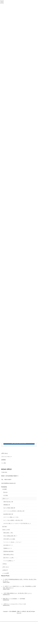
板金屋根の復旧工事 (8, 514)
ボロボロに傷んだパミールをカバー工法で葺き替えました (17, 523)
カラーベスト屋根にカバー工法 (10, 517)
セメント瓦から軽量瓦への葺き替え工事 (13, 520)
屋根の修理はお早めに (8, 554)
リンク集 (3, 463)
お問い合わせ (4, 453)
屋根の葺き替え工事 (8, 501)
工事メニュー (5, 498)
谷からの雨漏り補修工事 (9, 508)
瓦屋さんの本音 (6, 529)
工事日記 (4, 564)
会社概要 (4, 489)
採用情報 (3, 459)
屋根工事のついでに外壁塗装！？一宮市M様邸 (14, 598)
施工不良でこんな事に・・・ (10, 557)
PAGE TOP (35, 601)
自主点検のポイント (8, 545)
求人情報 (5, 495)
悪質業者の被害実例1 (8, 551)
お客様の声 (5, 570)
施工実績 (4, 526)
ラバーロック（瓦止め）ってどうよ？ (12, 542)
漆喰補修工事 (6, 504)
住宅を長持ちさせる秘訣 (9, 539)
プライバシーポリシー (6, 456)
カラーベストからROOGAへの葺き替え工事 (13, 511)
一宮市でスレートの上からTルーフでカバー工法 (14, 604)
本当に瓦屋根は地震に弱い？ (10, 536)
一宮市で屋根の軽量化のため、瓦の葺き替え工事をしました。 (18, 593)
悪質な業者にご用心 (8, 532)
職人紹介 (5, 492)
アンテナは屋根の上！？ (9, 560)
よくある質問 (5, 573)
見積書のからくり (7, 548)
